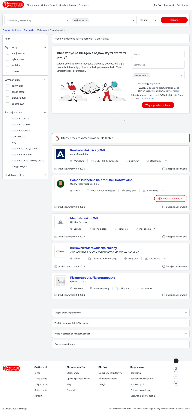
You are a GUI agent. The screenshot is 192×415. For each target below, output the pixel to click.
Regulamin (155, 83)
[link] (117, 120)
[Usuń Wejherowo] (86, 20)
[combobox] (37, 20)
